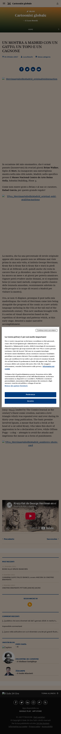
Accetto (30, 401)
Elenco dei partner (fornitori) (16, 386)
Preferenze (30, 394)
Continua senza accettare (46, 330)
